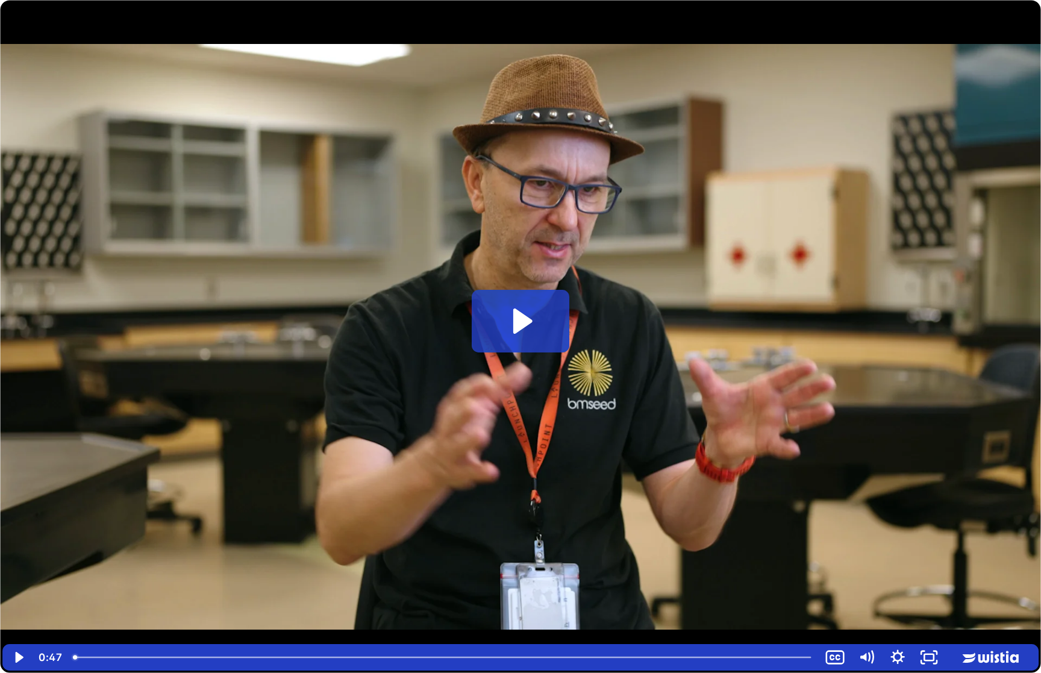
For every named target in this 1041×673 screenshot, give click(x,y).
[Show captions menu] (835, 657)
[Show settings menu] (897, 657)
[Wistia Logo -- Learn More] (992, 657)
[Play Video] (18, 657)
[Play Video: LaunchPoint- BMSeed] (521, 321)
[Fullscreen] (929, 657)
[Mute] (866, 657)
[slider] (443, 657)
